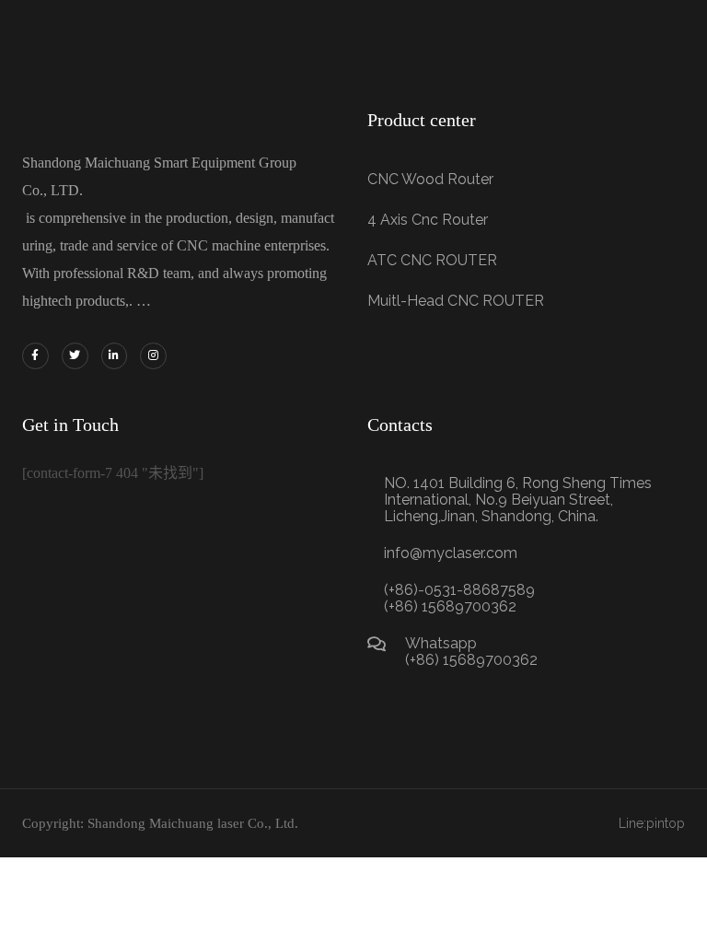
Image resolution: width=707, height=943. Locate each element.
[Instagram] (153, 356)
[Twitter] (75, 356)
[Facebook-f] (35, 356)
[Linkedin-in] (114, 356)
